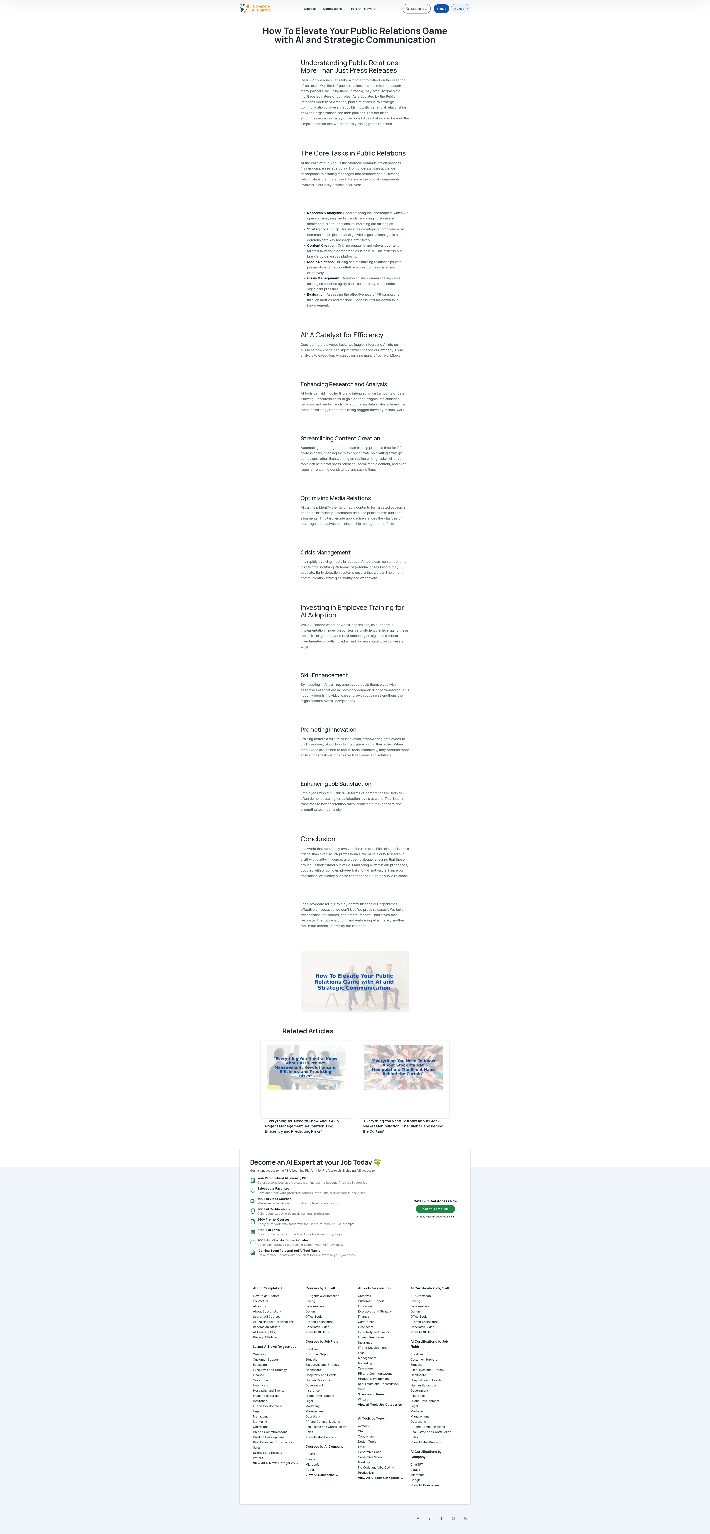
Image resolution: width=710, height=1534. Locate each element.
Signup (441, 9)
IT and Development (267, 1406)
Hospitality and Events (268, 1390)
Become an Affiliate (266, 1327)
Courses (310, 9)
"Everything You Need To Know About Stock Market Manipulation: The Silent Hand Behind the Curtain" (403, 1126)
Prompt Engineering (319, 1322)
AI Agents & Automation (322, 1296)
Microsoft (312, 1464)
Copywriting (366, 1436)
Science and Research (268, 1452)
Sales (257, 1447)
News (368, 9)
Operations (260, 1427)
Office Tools (313, 1316)
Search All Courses (266, 1316)
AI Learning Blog (264, 1332)
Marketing (260, 1421)
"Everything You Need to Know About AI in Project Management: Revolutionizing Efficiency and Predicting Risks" (302, 1126)
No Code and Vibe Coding (376, 1467)
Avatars (363, 1426)
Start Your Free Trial (435, 1209)
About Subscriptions (267, 1311)
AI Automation (420, 1296)
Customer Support (266, 1359)
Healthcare (260, 1385)
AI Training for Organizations (273, 1322)
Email (361, 1447)
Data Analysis (314, 1306)
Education (260, 1364)
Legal (256, 1411)
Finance (258, 1375)
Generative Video (317, 1327)
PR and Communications (270, 1432)
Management (262, 1416)
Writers (258, 1458)
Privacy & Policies (265, 1337)
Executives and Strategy (270, 1370)
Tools (353, 9)
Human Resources (266, 1396)
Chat (361, 1431)
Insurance (260, 1401)
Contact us (260, 1301)
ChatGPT (311, 1454)
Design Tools (367, 1441)
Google (310, 1470)
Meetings (364, 1462)
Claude (310, 1459)
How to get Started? (267, 1296)
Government (262, 1380)
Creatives (259, 1354)
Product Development (268, 1437)
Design (310, 1311)
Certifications (332, 9)
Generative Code (369, 1452)
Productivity (366, 1472)
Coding (310, 1301)
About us (259, 1306)
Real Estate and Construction (273, 1442)
